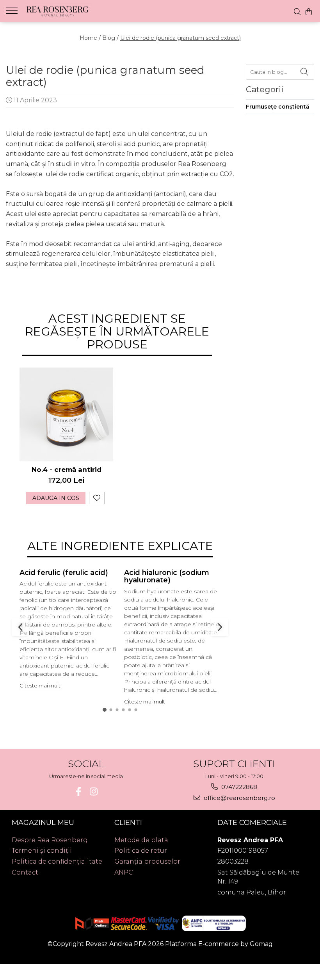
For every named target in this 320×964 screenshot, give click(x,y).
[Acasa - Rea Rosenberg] (62, 11)
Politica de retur (140, 850)
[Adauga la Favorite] (97, 498)
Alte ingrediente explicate (120, 546)
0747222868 (238, 787)
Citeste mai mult (40, 685)
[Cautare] (304, 72)
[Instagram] (93, 791)
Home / (90, 37)
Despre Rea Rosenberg (50, 840)
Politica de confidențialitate (57, 861)
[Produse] (14, 10)
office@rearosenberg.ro (238, 798)
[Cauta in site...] (297, 11)
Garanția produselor (147, 861)
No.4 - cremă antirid (66, 469)
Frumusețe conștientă (277, 106)
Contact (25, 872)
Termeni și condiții (42, 850)
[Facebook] (78, 791)
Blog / (110, 37)
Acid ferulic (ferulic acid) (64, 572)
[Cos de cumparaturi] (308, 11)
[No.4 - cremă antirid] (66, 414)
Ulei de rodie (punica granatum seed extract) (180, 37)
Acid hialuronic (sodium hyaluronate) (166, 576)
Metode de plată (141, 840)
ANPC (123, 872)
